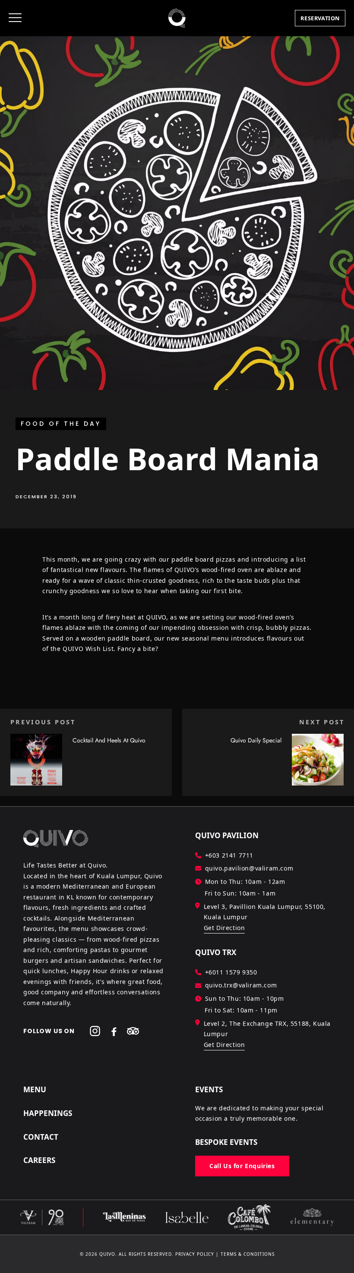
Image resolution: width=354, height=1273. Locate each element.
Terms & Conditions (248, 1254)
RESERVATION (320, 18)
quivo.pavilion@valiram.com (249, 868)
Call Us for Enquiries (242, 1166)
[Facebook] (114, 1031)
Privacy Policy (194, 1254)
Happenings (47, 1113)
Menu (34, 1089)
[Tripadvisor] (133, 1031)
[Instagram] (95, 1031)
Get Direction (224, 928)
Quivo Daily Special (256, 740)
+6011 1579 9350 (231, 972)
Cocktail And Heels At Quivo (109, 740)
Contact (40, 1137)
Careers (39, 1160)
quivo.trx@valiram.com (241, 985)
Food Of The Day (61, 423)
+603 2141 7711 (229, 855)
